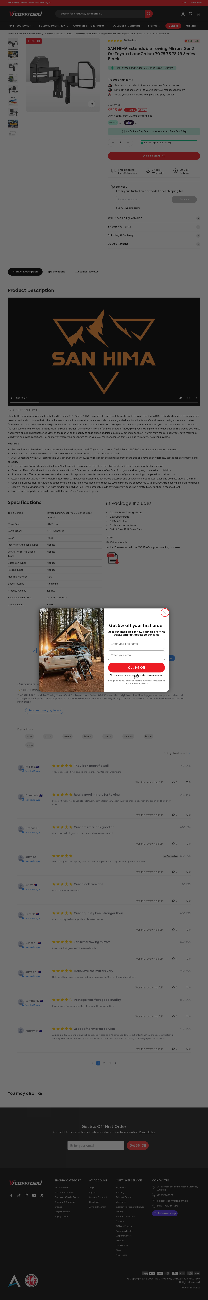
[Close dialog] (165, 612)
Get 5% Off (136, 667)
